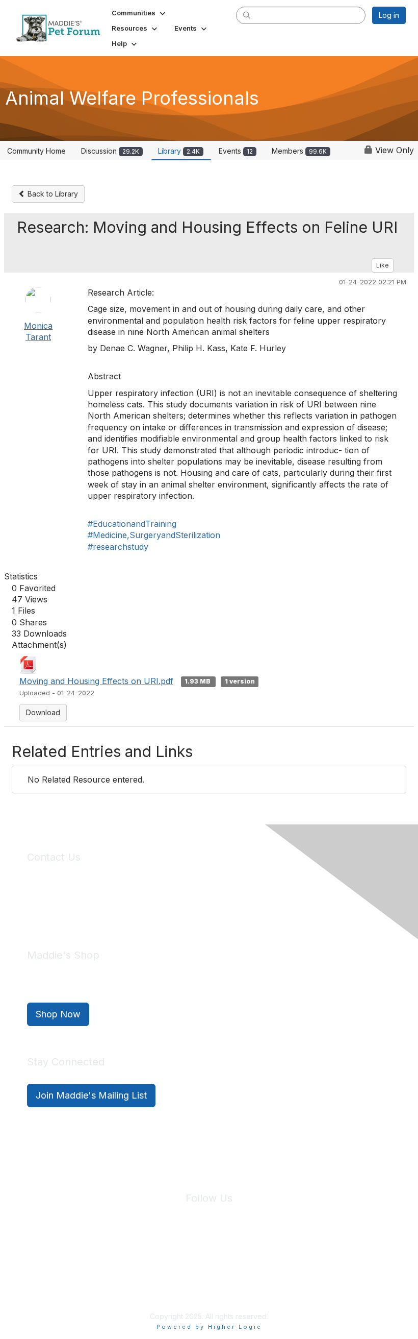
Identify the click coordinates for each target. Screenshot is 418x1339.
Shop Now (58, 1014)
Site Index (129, 1258)
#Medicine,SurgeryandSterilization (154, 535)
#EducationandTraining (132, 524)
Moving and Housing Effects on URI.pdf (96, 681)
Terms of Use (231, 1258)
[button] (139, 12)
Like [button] (382, 265)
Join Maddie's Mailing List (91, 1095)
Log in (389, 15)
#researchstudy (118, 547)
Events (236, 151)
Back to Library (51, 193)
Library (179, 151)
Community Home (36, 151)
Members (299, 151)
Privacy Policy (178, 1258)
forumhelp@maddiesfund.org (99, 909)
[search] (246, 15)
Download (43, 712)
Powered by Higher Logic (209, 1326)
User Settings (284, 1258)
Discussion (110, 151)
